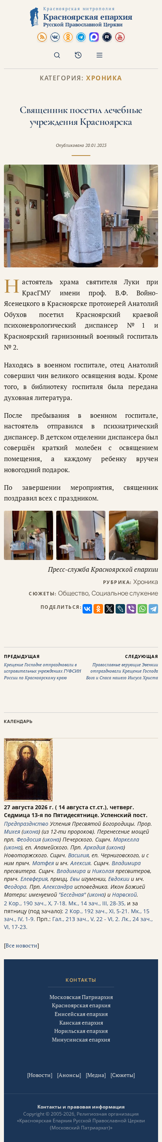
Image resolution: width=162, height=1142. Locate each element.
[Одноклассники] (98, 609)
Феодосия (29, 839)
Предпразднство (26, 823)
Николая (103, 871)
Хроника (104, 78)
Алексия (80, 863)
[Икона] (28, 799)
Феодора (15, 886)
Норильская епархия (81, 1030)
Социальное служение (125, 593)
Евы (75, 878)
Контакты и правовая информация (81, 1106)
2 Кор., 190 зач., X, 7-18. (35, 903)
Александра (58, 886)
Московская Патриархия (81, 997)
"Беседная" (72, 894)
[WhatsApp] (142, 609)
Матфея (43, 863)
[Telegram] (153, 609)
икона (31, 831)
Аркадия (94, 847)
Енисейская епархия (81, 1014)
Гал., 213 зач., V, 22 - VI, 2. (86, 919)
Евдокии (118, 878)
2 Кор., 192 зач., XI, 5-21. (97, 911)
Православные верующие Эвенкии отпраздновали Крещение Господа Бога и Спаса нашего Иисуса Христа (122, 666)
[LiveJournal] (120, 609)
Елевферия (34, 878)
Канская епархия (81, 1022)
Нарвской (124, 894)
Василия (78, 855)
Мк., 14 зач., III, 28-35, (96, 903)
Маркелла (126, 839)
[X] (109, 609)
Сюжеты (122, 1075)
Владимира (126, 863)
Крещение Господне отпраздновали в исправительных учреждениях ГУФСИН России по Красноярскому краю (42, 666)
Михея (12, 831)
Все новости (21, 945)
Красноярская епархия (81, 1005)
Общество (73, 593)
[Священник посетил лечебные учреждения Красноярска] (81, 216)
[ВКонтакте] (87, 609)
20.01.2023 (96, 145)
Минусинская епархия (81, 1039)
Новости (40, 1075)
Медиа (95, 1075)
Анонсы (69, 1075)
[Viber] (131, 609)
